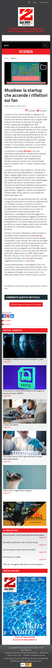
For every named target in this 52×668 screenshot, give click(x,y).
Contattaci (7, 320)
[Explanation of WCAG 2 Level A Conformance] (26, 664)
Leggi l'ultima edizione (25, 637)
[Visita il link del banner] (26, 37)
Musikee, (11, 286)
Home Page (8, 658)
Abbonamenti (44, 2)
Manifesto (26, 658)
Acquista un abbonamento (25, 639)
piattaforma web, (22, 286)
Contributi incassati (38, 655)
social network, (35, 286)
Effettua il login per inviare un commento (26, 304)
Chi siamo (17, 658)
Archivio (34, 658)
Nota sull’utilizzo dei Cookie (31, 661)
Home (6, 58)
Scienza (26, 51)
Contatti (41, 658)
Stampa (42, 110)
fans (6, 288)
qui (37, 235)
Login (34, 2)
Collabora (7, 324)
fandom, (44, 286)
